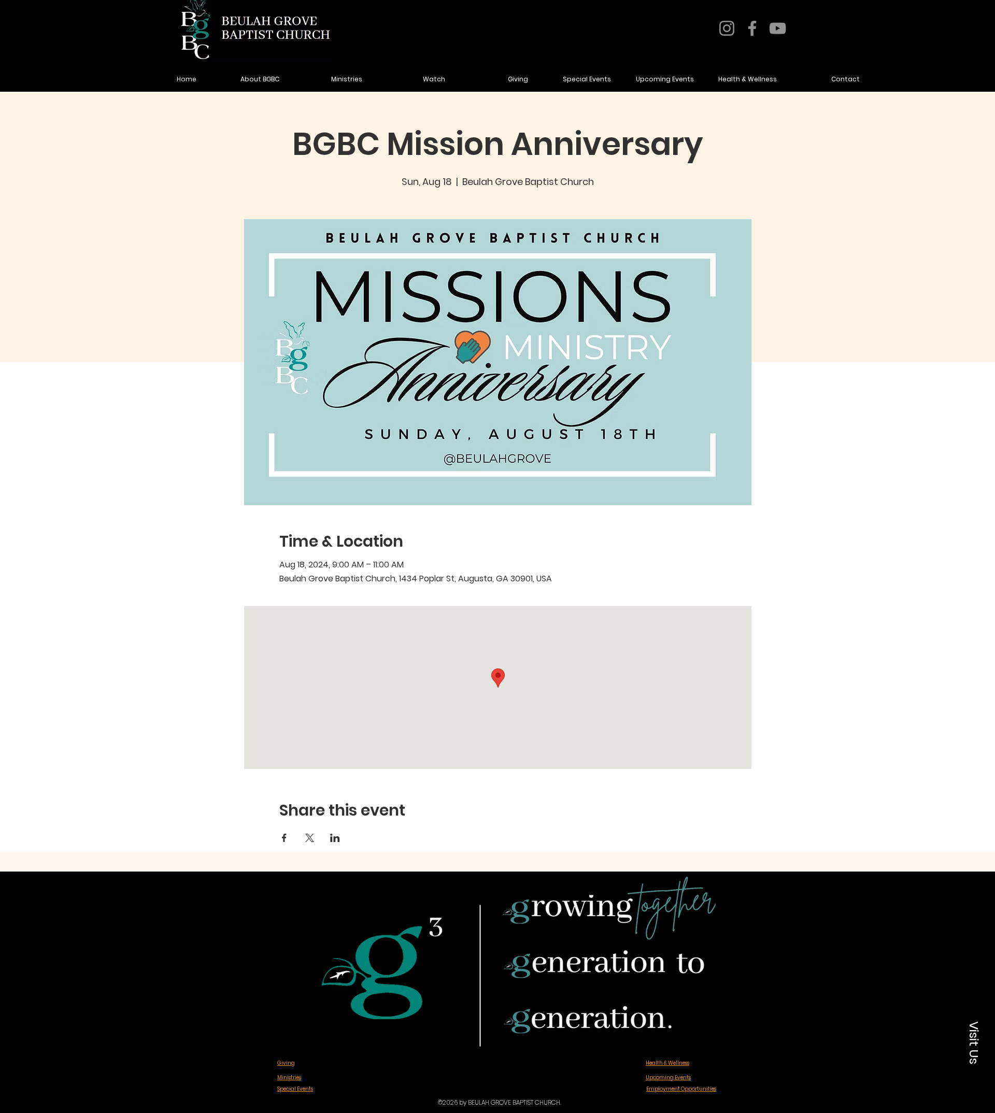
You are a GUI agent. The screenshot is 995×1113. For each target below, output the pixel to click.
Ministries (289, 1077)
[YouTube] (777, 28)
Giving (286, 1063)
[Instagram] (727, 28)
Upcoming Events (668, 1077)
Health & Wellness (667, 1063)
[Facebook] (752, 28)
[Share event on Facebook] (284, 838)
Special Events (295, 1089)
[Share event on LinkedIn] (335, 838)
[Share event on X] (310, 838)
